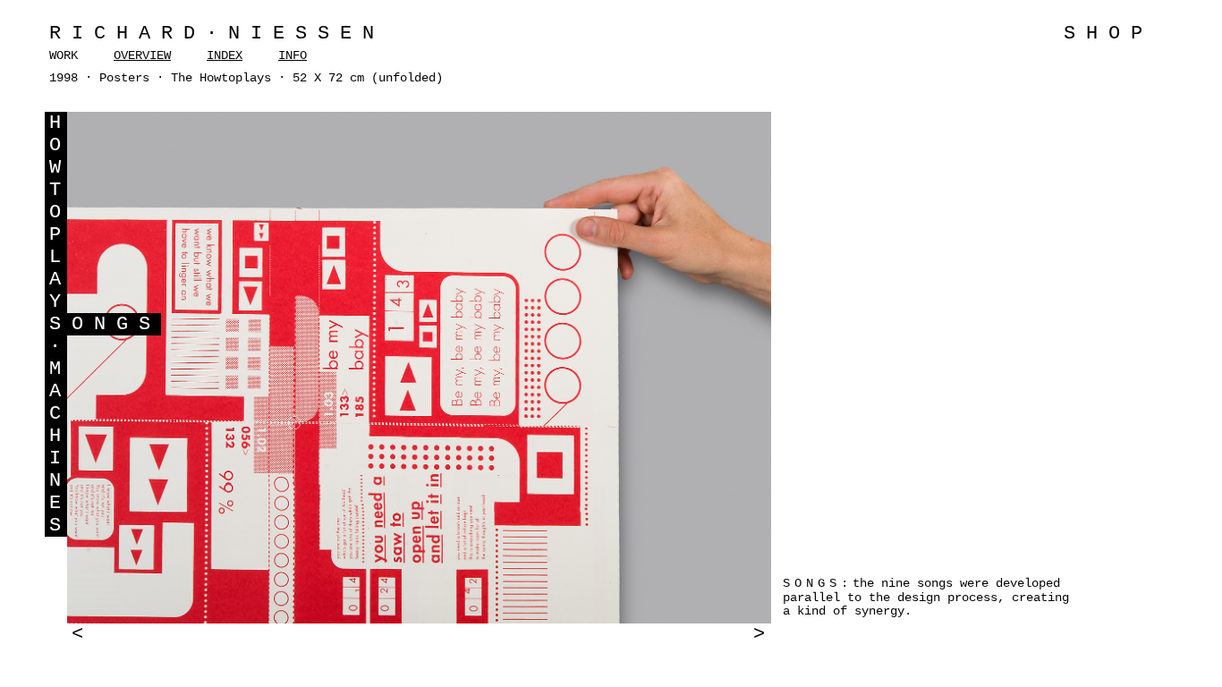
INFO (292, 55)
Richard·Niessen (217, 33)
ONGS (116, 324)
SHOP (1108, 33)
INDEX (224, 55)
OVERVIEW (142, 55)
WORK (63, 55)
